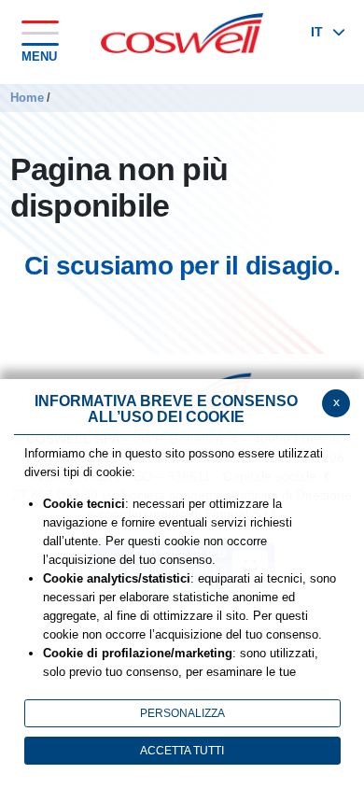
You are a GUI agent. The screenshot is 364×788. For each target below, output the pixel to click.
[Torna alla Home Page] (182, 31)
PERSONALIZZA (182, 713)
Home (27, 98)
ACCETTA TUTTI (182, 750)
